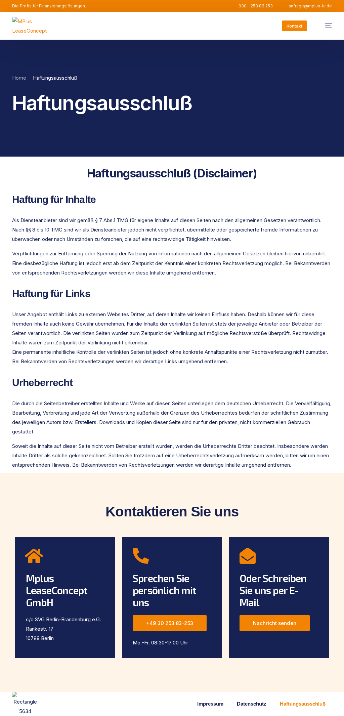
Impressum (210, 704)
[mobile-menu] (325, 26)
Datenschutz (251, 704)
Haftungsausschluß (303, 704)
